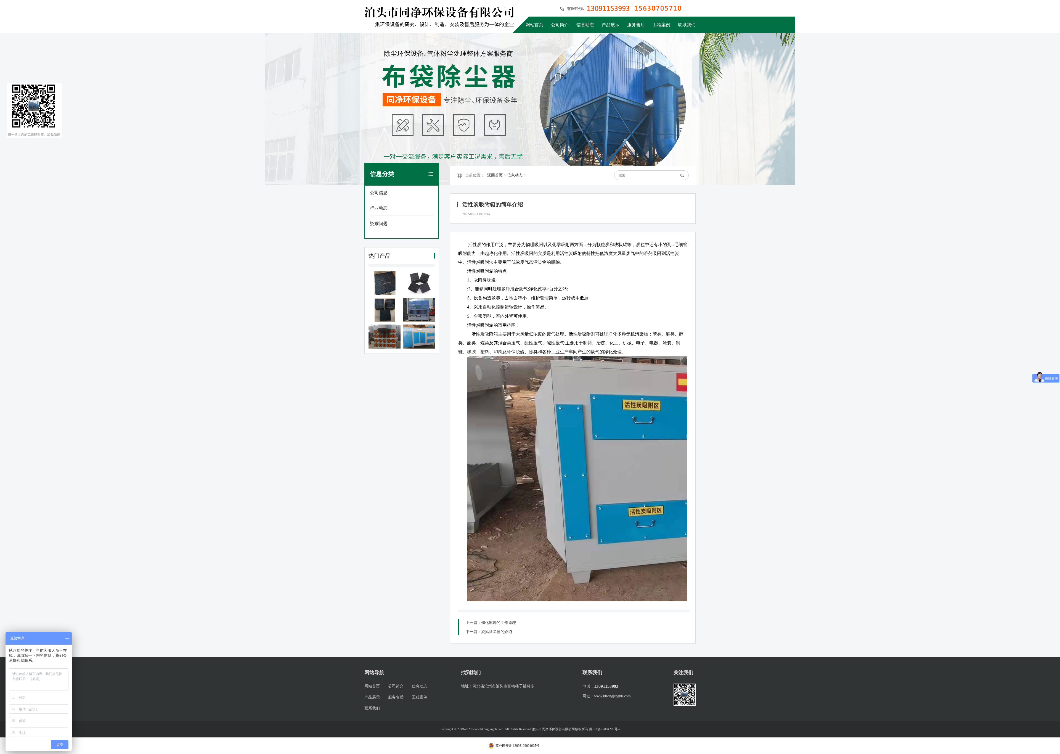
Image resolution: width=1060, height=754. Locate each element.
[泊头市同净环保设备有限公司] (441, 17)
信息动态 (585, 24)
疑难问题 (379, 223)
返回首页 (495, 175)
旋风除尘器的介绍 (496, 632)
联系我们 (687, 24)
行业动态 (379, 208)
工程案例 (661, 24)
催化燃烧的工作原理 (498, 623)
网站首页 (534, 24)
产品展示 (610, 24)
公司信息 (379, 192)
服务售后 (636, 24)
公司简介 (560, 24)
